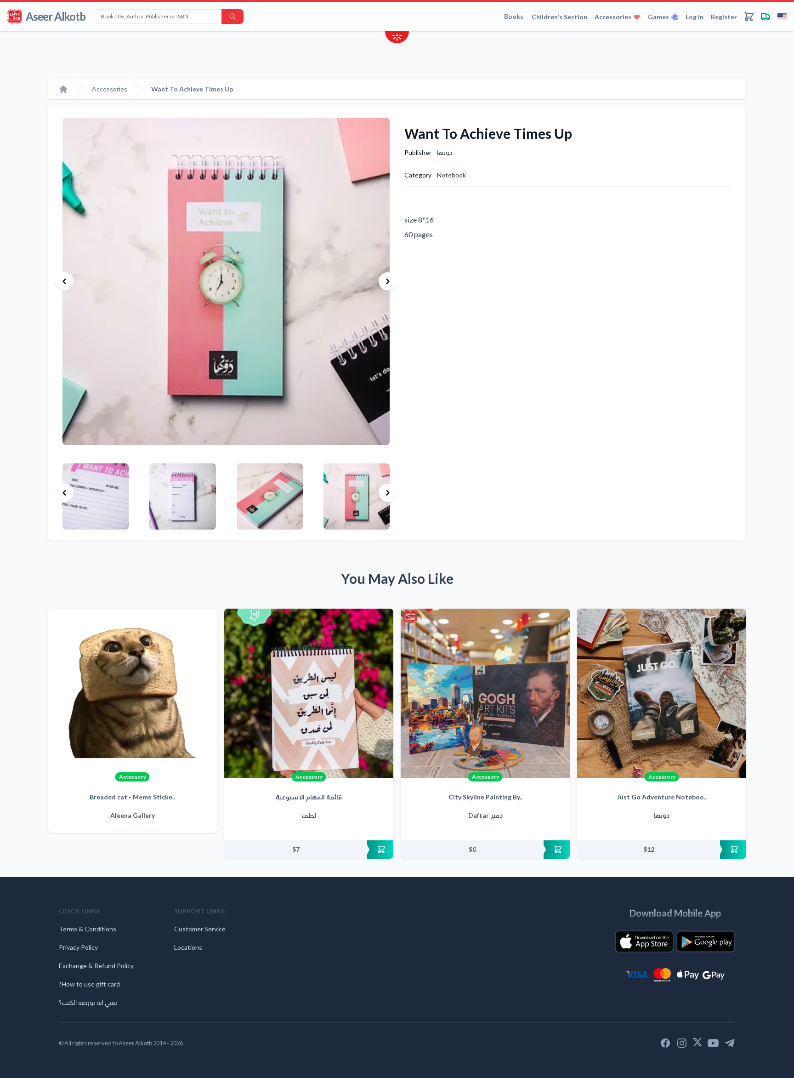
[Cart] (749, 16)
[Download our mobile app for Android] (705, 941)
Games (658, 17)
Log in (694, 17)
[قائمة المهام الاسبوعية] (308, 693)
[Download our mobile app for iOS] (644, 941)
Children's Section (559, 17)
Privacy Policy (78, 947)
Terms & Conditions (87, 929)
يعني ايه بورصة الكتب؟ (88, 1002)
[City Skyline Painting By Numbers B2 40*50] (485, 693)
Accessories (613, 17)
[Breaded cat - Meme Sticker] (132, 693)
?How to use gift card (89, 984)
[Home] (63, 89)
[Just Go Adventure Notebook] (661, 693)
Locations (188, 947)
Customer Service (200, 929)
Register (724, 17)
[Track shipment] (765, 16)
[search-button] (232, 16)
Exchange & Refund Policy (96, 966)
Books (513, 16)
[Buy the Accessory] (308, 849)
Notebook (451, 175)
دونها (444, 152)
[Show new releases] (397, 38)
